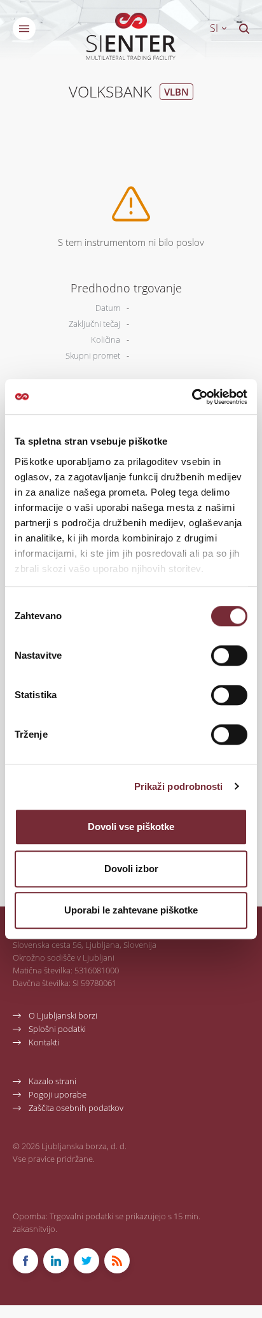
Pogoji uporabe (57, 1094)
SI (215, 27)
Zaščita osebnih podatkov (76, 1107)
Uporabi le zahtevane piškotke (131, 910)
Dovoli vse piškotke (131, 826)
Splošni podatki (57, 1028)
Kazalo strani (52, 1080)
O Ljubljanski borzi (63, 1015)
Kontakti (44, 1041)
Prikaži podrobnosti (178, 786)
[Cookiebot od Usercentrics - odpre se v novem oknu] (191, 397)
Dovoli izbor (131, 868)
